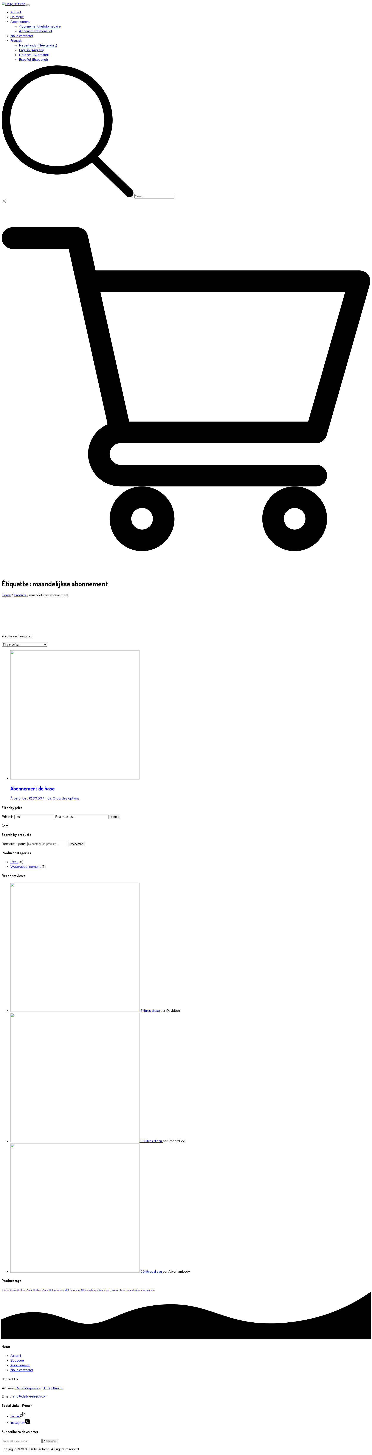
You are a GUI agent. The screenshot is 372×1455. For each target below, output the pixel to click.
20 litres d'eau (40, 1290)
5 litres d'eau (9, 1290)
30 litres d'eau (56, 1290)
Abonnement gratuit (108, 1290)
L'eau (14, 862)
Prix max (61, 816)
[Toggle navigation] (28, 5)
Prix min (8, 816)
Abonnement (20, 1365)
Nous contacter (21, 1370)
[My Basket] (186, 572)
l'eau (123, 1290)
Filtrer (114, 816)
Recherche (76, 844)
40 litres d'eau (72, 1290)
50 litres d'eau (88, 1290)
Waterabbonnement (25, 866)
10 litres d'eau (24, 1290)
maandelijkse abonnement (140, 1290)
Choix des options (66, 798)
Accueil (15, 1355)
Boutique (17, 1360)
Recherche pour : (14, 843)
